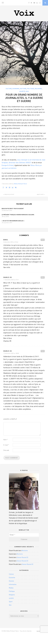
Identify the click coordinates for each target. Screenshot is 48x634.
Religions (38, 88)
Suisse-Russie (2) (22, 557)
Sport (11, 601)
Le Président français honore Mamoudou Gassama (18, 214)
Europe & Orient (8, 165)
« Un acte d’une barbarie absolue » (13, 220)
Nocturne (25, 550)
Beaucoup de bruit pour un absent (13, 208)
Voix (27, 91)
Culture (9, 88)
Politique (30, 88)
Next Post (40, 194)
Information (12, 584)
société (22, 91)
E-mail (6, 445)
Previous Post (9, 194)
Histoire (23, 88)
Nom (5, 439)
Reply (42, 239)
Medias (11, 588)
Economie (16, 88)
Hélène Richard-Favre (20, 184)
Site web (6, 450)
